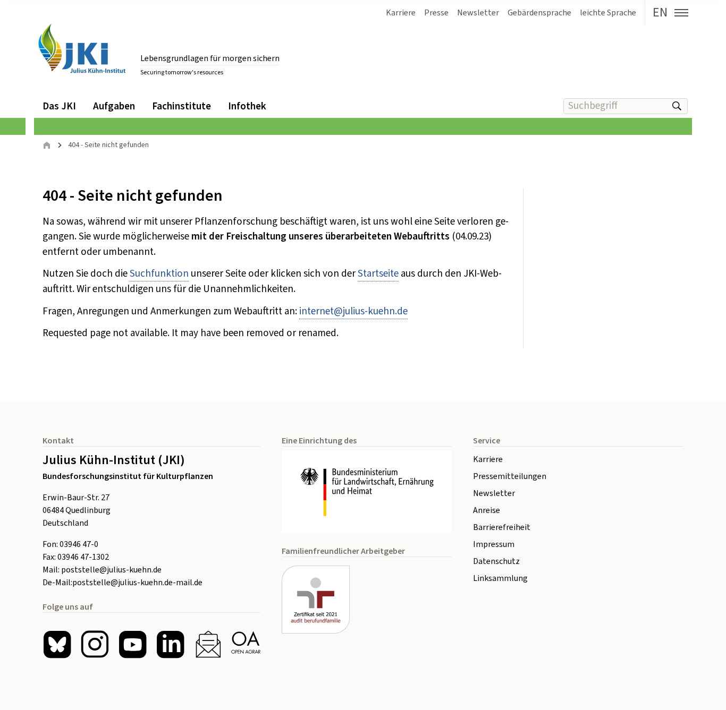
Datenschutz (496, 561)
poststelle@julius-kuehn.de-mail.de (137, 582)
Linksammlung (500, 578)
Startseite (378, 274)
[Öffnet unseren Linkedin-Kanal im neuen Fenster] (170, 644)
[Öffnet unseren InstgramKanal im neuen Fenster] (94, 644)
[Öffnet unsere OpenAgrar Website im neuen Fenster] (245, 644)
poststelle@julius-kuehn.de (111, 570)
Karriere (488, 459)
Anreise (486, 510)
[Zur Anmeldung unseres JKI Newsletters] (208, 644)
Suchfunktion (159, 274)
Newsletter (494, 493)
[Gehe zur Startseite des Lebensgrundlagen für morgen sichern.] (82, 48)
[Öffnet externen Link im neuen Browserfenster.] (367, 492)
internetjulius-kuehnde (353, 311)
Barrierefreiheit (501, 527)
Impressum (493, 544)
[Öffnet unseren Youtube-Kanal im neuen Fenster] (132, 644)
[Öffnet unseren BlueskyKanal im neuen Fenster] (57, 644)
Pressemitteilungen (509, 476)
